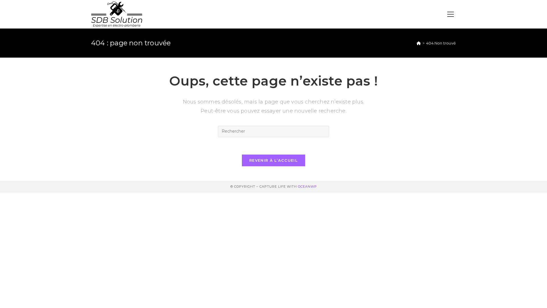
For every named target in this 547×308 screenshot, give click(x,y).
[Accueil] (419, 43)
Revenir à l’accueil (273, 160)
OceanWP (307, 187)
